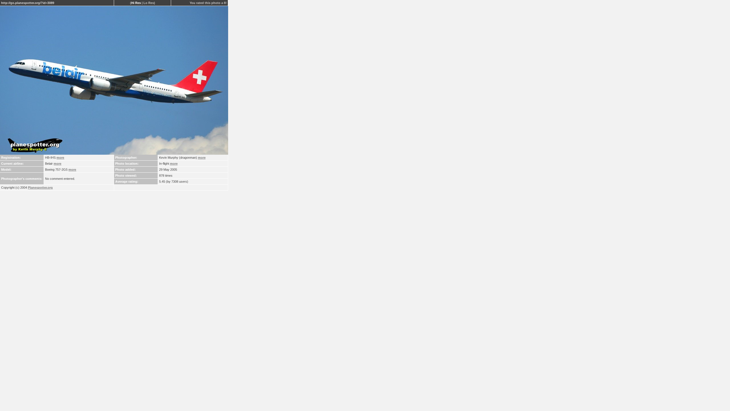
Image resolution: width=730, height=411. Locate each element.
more (60, 157)
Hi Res (136, 3)
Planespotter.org (40, 187)
